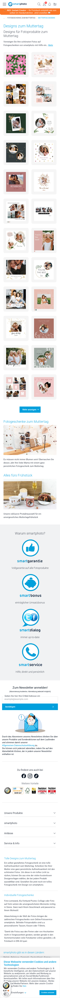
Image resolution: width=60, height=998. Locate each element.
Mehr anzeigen (29, 409)
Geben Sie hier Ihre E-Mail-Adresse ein (22, 696)
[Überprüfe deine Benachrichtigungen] (49, 4)
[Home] (4, 18)
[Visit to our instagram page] (30, 776)
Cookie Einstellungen (14, 992)
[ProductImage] (16, 64)
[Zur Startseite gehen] (17, 4)
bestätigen (10, 706)
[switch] (6, 993)
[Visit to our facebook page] (24, 776)
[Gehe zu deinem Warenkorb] (55, 4)
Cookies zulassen (47, 993)
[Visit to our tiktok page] (36, 776)
